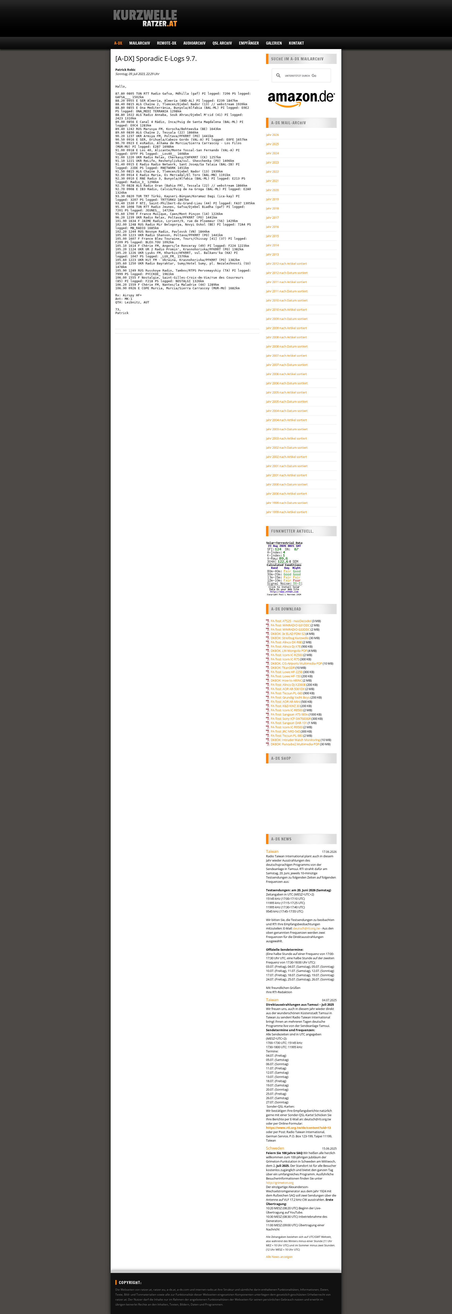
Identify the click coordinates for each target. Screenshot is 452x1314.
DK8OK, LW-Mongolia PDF (289, 651)
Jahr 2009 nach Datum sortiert (287, 319)
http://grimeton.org (280, 1182)
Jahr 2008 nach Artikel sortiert (286, 337)
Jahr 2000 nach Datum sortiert (287, 484)
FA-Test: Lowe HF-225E (286, 672)
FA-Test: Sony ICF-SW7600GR (291, 718)
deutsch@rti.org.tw (306, 928)
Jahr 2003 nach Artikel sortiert (286, 438)
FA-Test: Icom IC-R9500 (287, 727)
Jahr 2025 (272, 144)
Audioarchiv (194, 43)
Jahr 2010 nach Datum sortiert (287, 300)
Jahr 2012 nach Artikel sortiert (286, 263)
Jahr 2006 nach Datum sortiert (287, 383)
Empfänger (249, 43)
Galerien (274, 43)
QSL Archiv (222, 43)
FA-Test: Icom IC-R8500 (287, 710)
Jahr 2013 (272, 254)
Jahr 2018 (272, 208)
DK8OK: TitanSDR (283, 667)
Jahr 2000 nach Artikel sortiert (286, 493)
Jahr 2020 (272, 190)
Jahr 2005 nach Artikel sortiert (286, 392)
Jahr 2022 (272, 171)
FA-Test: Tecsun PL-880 (287, 735)
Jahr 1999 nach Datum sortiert (287, 503)
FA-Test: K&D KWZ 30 (285, 706)
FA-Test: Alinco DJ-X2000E (288, 684)
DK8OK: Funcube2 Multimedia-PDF (295, 744)
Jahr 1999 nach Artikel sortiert (286, 512)
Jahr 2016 (272, 227)
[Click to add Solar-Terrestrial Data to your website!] (284, 595)
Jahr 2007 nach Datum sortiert (287, 365)
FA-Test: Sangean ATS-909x (289, 714)
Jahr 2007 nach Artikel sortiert (286, 355)
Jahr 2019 (272, 199)
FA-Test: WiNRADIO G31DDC (290, 625)
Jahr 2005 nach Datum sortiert (287, 401)
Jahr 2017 (272, 217)
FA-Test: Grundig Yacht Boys (290, 697)
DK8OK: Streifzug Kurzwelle (289, 638)
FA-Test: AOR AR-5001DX (288, 689)
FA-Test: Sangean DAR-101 (289, 723)
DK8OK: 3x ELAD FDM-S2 (288, 634)
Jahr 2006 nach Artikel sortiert (286, 374)
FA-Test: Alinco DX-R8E (286, 642)
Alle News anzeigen (279, 1257)
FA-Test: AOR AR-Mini (285, 701)
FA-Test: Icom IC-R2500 (287, 655)
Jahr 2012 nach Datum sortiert (287, 273)
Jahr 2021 (272, 181)
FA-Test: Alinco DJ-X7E (286, 646)
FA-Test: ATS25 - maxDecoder (291, 621)
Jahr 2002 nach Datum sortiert (287, 447)
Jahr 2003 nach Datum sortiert (287, 429)
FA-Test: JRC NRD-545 (285, 731)
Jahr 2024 (272, 153)
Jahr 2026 (272, 135)
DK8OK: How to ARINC (286, 680)
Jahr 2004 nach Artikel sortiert (286, 420)
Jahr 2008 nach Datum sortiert (287, 346)
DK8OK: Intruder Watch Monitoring (295, 740)
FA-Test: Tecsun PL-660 (287, 693)
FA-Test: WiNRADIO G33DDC (290, 629)
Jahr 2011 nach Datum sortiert (287, 291)
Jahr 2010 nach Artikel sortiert (286, 309)
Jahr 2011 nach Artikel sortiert (286, 282)
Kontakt (296, 43)
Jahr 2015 (272, 236)
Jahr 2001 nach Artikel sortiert (286, 475)
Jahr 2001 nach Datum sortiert (287, 466)
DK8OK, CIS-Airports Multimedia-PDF (296, 663)
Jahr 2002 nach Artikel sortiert (286, 457)
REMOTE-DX (166, 43)
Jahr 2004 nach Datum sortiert (287, 411)
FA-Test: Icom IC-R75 (285, 659)
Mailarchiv (139, 43)
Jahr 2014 (272, 245)
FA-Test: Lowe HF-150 (286, 676)
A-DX (118, 43)
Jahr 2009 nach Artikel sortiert (286, 328)
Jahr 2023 (272, 162)
